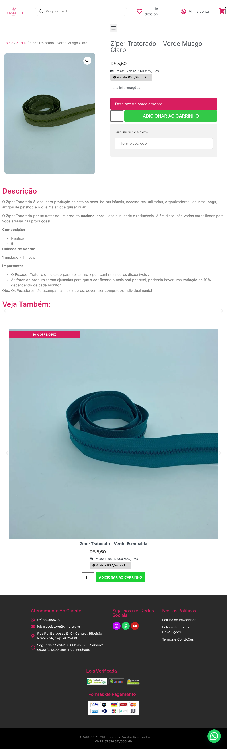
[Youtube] (135, 626)
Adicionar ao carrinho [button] (120, 577)
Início (8, 43)
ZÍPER (21, 43)
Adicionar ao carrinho (171, 116)
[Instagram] (117, 626)
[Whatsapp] (126, 626)
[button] (113, 28)
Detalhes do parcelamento (138, 104)
